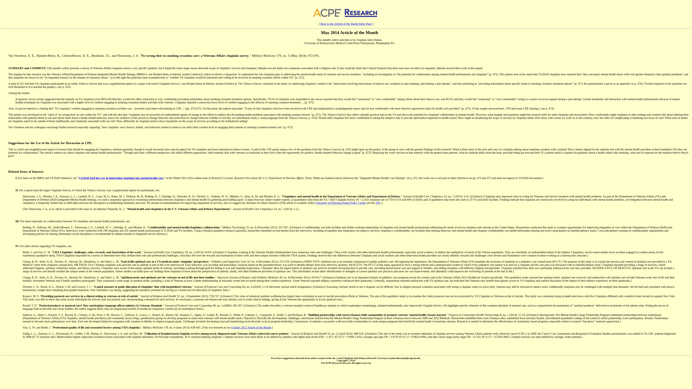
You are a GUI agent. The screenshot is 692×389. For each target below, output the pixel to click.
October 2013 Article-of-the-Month (251, 327)
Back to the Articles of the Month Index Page (346, 23)
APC (378, 202)
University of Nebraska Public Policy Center (340, 202)
